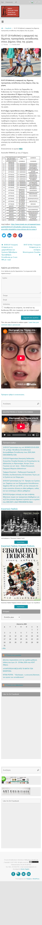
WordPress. (36, 878)
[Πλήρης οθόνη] (37, 435)
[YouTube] (36, 2)
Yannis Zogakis (25, 869)
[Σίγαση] (33, 435)
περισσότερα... (21, 542)
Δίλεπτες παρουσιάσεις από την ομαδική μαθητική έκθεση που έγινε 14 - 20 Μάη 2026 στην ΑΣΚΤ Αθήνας (20, 662)
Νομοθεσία (8, 28)
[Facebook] (29, 2)
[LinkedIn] (39, 2)
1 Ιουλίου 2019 (15, 44)
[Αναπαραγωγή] (5, 435)
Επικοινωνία (9, 2)
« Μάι (4, 648)
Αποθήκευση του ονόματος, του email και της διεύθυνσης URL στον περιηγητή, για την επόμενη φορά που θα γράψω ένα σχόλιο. (20, 310)
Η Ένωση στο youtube (13, 655)
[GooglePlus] (32, 2)
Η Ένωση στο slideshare (14, 685)
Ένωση (6, 44)
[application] (21, 426)
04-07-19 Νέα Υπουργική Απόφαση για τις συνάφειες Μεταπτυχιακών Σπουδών (31, 248)
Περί (2, 2)
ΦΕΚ (21, 149)
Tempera (28, 878)
